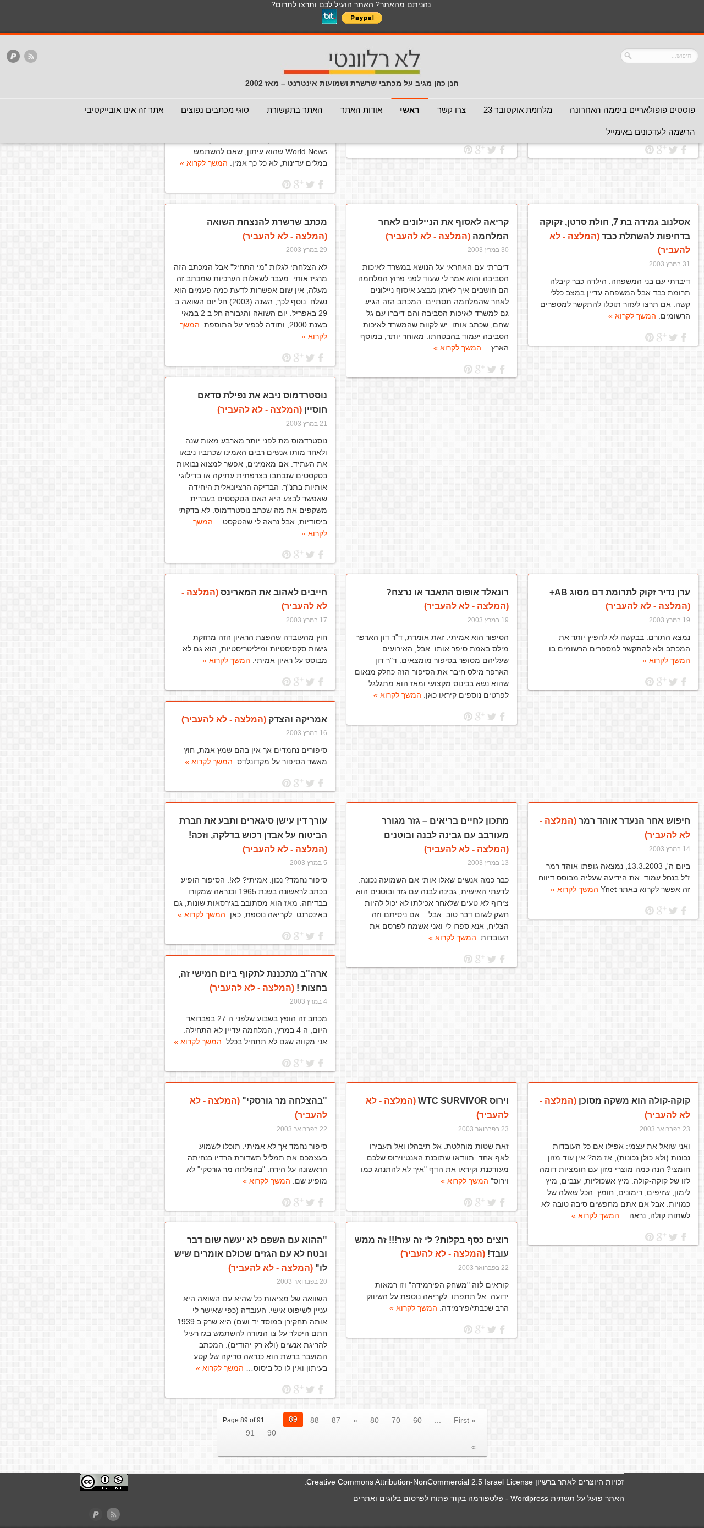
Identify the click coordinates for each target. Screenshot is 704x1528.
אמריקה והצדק (254, 719)
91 (250, 1432)
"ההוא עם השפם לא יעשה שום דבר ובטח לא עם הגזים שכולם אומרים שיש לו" (250, 1254)
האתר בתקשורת (295, 109)
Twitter (673, 150)
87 (336, 1420)
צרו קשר (451, 109)
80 (374, 1420)
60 (417, 1420)
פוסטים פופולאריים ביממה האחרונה (632, 109)
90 (271, 1432)
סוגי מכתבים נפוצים (215, 109)
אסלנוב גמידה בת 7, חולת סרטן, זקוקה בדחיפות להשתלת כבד (615, 236)
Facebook (684, 150)
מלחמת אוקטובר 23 (517, 109)
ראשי (410, 109)
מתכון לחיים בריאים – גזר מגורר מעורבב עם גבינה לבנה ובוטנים (445, 834)
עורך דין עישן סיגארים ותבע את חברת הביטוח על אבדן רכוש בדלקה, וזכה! (253, 834)
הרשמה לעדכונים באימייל (650, 131)
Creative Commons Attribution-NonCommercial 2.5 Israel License (419, 1481)
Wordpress (529, 1498)
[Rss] (30, 57)
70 (396, 1420)
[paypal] (13, 57)
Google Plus (661, 150)
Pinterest (650, 150)
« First (465, 1420)
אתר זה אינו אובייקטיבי (124, 109)
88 (314, 1420)
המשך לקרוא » (204, 162)
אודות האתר (361, 109)
